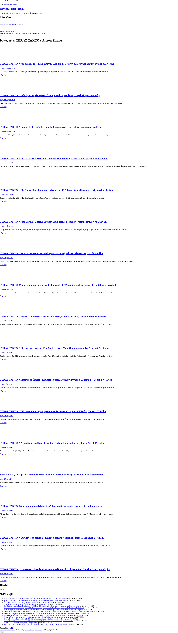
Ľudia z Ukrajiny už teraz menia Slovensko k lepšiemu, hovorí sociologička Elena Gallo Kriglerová (36, 598)
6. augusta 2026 (9, 163)
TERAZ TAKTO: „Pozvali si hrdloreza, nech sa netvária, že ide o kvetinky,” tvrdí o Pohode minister (53, 316)
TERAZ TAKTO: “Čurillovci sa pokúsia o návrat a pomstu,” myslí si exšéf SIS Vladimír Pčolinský (52, 537)
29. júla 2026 (8, 289)
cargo (2, 68)
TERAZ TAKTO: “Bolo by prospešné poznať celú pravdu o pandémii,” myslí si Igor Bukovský (50, 95)
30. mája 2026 (8, 416)
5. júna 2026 (8, 352)
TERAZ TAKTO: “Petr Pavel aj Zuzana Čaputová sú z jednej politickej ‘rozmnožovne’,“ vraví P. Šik (53, 221)
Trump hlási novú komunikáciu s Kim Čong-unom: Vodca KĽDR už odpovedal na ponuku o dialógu (37, 617)
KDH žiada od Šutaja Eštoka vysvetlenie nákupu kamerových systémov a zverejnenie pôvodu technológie (38, 615)
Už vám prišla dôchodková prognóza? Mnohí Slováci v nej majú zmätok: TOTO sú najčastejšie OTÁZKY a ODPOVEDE (44, 608)
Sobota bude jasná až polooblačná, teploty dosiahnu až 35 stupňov (25, 604)
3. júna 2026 (8, 384)
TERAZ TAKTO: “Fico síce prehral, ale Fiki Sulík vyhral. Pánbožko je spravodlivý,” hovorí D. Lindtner (55, 348)
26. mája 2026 (8, 479)
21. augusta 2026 (9, 68)
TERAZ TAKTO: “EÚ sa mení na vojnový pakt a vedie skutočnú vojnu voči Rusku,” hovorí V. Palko (53, 411)
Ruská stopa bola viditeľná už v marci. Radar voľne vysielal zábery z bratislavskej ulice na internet (36, 624)
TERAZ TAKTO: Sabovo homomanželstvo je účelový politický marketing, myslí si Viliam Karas (51, 506)
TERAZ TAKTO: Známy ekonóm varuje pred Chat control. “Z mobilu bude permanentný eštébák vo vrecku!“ (58, 285)
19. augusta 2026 (9, 100)
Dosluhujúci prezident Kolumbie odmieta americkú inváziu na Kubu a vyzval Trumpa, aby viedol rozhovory (39, 613)
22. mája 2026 (8, 510)
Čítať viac (3, 75)
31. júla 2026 (8, 226)
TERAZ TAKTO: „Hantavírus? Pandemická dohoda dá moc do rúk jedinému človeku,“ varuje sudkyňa (55, 569)
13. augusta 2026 (9, 131)
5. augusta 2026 (9, 194)
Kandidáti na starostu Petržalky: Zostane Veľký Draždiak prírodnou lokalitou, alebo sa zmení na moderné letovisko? (42, 606)
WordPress (38, 630)
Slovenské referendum (12, 8)
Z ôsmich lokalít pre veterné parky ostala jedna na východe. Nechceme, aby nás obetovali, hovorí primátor (38, 621)
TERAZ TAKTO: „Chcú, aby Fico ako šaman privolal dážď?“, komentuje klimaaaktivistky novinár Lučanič (57, 190)
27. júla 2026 (8, 321)
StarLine (11, 628)
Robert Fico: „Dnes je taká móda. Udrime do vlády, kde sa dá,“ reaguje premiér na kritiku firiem (51, 474)
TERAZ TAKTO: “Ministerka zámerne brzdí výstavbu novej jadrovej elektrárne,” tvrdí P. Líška (51, 253)
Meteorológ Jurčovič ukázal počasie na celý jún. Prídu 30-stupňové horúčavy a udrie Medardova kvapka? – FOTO (41, 610)
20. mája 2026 (8, 542)
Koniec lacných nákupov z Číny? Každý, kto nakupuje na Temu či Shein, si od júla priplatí (33, 619)
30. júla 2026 (8, 258)
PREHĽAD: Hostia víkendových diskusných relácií (21, 623)
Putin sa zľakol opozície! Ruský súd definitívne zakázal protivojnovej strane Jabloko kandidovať (35, 600)
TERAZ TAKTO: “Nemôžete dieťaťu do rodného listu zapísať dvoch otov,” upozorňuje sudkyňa (51, 127)
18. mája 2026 (8, 574)
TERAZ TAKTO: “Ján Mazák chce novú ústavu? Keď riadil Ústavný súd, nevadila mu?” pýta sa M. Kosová (57, 63)
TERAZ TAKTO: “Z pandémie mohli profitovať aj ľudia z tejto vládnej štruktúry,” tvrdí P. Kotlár (52, 443)
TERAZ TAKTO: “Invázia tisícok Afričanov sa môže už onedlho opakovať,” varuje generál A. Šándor (54, 158)
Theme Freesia (29, 630)
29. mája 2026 (8, 447)
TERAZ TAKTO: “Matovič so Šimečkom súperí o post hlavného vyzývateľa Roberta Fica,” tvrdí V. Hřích (56, 379)
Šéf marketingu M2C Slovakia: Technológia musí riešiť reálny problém (27, 602)
